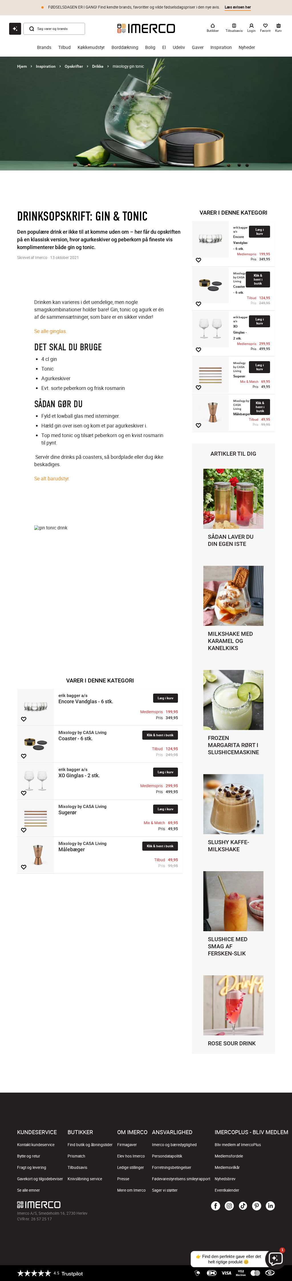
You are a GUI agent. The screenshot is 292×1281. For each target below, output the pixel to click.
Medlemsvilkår (227, 1167)
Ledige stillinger (130, 1167)
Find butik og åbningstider (90, 1144)
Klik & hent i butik (160, 735)
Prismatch (76, 1156)
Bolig (150, 47)
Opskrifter (74, 66)
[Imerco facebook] (215, 1206)
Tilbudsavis (77, 1167)
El (164, 47)
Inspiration (221, 47)
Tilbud (64, 47)
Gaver (198, 47)
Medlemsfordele (229, 1156)
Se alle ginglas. (50, 331)
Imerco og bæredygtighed (174, 1144)
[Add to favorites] (24, 719)
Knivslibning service (85, 1178)
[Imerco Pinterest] (256, 1206)
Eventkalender (227, 1190)
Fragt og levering (31, 1167)
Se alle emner (28, 1190)
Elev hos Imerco (131, 1156)
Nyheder (247, 47)
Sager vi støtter (165, 1190)
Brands (44, 47)
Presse (123, 1178)
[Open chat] (15, 29)
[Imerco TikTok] (243, 1206)
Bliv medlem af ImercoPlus (238, 1144)
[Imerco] (146, 28)
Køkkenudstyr (91, 47)
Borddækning (124, 47)
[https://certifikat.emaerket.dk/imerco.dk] (270, 1273)
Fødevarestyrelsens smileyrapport (181, 1178)
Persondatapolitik (167, 1156)
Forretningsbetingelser (171, 1167)
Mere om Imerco (131, 1190)
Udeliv (179, 47)
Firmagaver (127, 1144)
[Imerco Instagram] (229, 1206)
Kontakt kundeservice (35, 1144)
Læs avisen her (238, 7)
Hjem (22, 66)
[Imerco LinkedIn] (270, 1206)
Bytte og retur (28, 1156)
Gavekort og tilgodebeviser (40, 1178)
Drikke (98, 66)
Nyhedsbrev (225, 1178)
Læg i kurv (165, 698)
